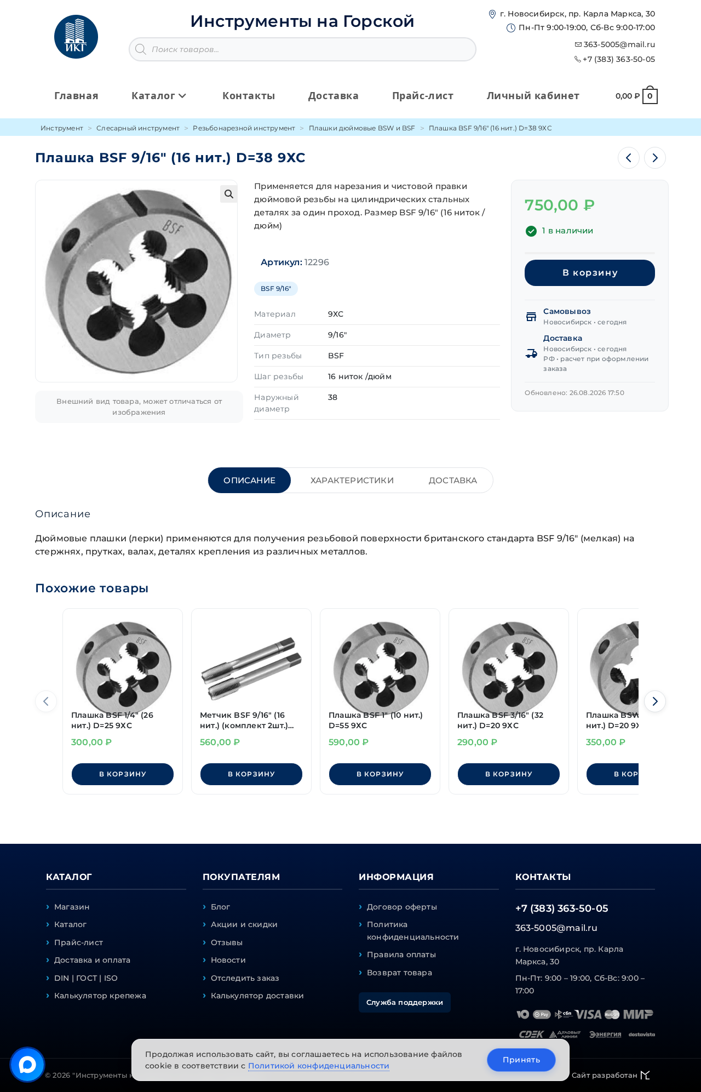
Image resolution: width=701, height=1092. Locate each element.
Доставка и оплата (92, 960)
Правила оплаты (401, 954)
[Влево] (46, 701)
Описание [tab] (249, 480)
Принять (521, 1060)
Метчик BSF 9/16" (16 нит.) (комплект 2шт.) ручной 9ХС (244, 720)
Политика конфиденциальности (413, 930)
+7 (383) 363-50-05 (619, 59)
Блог (221, 907)
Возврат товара (399, 972)
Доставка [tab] (453, 480)
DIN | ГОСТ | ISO (86, 978)
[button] (229, 194)
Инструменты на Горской (302, 21)
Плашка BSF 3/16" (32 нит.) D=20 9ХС (500, 720)
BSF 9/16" (276, 288)
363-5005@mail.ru (619, 44)
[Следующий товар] (655, 158)
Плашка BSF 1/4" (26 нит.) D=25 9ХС (112, 720)
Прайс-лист (78, 942)
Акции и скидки (244, 924)
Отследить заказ (245, 978)
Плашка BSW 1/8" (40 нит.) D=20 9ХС (629, 720)
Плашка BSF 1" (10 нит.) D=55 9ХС (376, 720)
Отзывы (227, 942)
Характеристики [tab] (352, 480)
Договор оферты (402, 907)
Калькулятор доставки (257, 995)
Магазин (72, 907)
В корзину (590, 272)
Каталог (70, 924)
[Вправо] (655, 701)
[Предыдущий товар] (629, 158)
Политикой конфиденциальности (319, 1066)
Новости (228, 960)
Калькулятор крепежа (100, 995)
